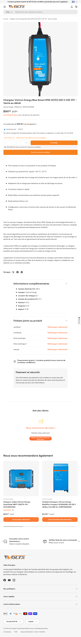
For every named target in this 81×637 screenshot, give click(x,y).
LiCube (36, 632)
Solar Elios (42, 632)
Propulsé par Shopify (23, 628)
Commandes (7, 632)
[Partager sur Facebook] (17, 272)
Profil (15, 632)
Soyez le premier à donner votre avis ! (40, 438)
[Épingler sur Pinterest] (22, 272)
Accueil (5, 19)
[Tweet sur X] (13, 272)
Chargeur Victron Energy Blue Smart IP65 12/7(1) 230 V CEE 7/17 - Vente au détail (33, 19)
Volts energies (12, 628)
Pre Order (54, 143)
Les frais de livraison (10, 115)
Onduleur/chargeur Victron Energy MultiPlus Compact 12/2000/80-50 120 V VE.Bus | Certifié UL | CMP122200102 (59, 504)
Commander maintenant (21, 519)
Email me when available (40, 152)
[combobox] (40, 12)
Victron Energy (8, 107)
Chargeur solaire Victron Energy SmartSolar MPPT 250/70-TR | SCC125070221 (16, 504)
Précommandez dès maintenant (59, 519)
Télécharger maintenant (57, 327)
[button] (76, 6)
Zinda (46, 628)
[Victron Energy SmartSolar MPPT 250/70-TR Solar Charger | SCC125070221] (21, 478)
